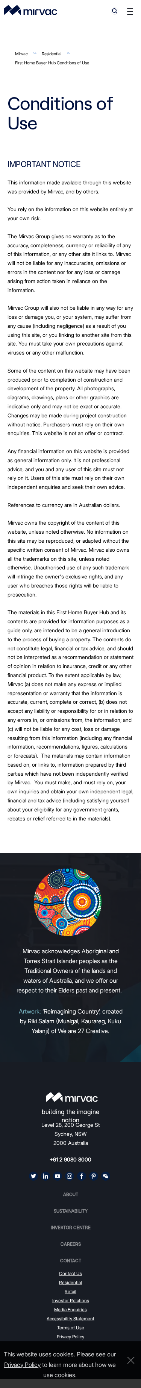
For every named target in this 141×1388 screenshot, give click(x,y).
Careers (71, 1244)
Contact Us (70, 1273)
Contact (70, 1260)
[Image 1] (30, 10)
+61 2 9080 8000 (70, 1159)
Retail (70, 1291)
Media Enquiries (70, 1309)
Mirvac (21, 53)
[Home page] (72, 1097)
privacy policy (22, 1364)
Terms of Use (70, 1327)
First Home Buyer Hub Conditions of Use (52, 62)
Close (129, 1360)
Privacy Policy (70, 1336)
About (70, 1194)
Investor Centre (71, 1227)
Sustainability (71, 1210)
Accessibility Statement (70, 1318)
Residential (51, 53)
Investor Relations (70, 1300)
